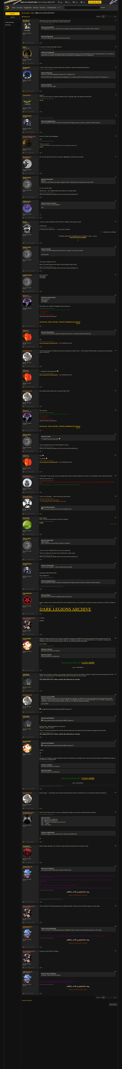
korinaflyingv (26, 351)
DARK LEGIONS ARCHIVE (65, 609)
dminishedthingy (27, 618)
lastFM (41, 146)
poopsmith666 (27, 638)
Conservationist (27, 593)
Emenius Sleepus (28, 136)
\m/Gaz (25, 330)
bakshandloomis (27, 812)
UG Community (26, 13)
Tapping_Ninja (27, 177)
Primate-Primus (27, 115)
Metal (32, 13)
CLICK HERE (88, 663)
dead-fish (25, 476)
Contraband (26, 674)
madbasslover (27, 866)
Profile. (41, 522)
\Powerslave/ (26, 846)
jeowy (24, 47)
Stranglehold (26, 67)
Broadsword (26, 157)
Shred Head (26, 518)
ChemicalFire (26, 496)
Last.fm (41, 100)
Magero (25, 295)
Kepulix (25, 222)
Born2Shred (26, 20)
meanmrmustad (27, 275)
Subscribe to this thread (27, 1000)
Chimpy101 (26, 95)
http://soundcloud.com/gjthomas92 (48, 343)
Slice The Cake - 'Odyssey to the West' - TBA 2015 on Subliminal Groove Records (59, 322)
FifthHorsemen (27, 201)
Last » (115, 16)
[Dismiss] (115, 2)
